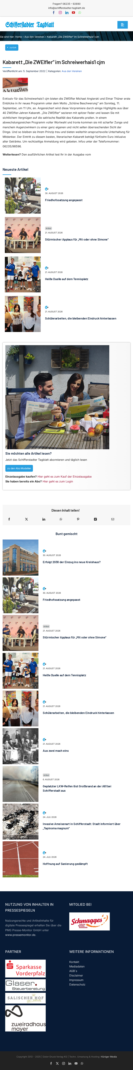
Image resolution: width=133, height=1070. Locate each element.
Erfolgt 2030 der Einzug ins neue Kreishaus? (71, 562)
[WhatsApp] (61, 519)
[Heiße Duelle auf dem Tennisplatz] (23, 258)
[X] (26, 519)
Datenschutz (77, 984)
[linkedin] (66, 12)
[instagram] (60, 12)
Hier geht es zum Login (58, 481)
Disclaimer (76, 975)
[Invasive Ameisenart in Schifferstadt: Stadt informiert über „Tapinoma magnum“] (20, 806)
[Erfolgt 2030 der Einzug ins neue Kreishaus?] (20, 542)
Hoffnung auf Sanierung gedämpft (65, 864)
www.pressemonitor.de (20, 935)
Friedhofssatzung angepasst (63, 200)
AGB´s (73, 971)
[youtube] (73, 12)
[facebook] (53, 12)
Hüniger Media (109, 1056)
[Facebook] (9, 519)
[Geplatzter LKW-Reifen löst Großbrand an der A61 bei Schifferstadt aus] (20, 768)
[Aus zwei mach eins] (20, 730)
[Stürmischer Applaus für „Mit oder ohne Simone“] (23, 219)
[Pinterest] (78, 519)
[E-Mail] (113, 519)
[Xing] (95, 519)
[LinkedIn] (44, 519)
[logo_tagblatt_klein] (30, 23)
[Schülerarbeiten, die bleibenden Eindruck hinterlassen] (23, 298)
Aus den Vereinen (72, 71)
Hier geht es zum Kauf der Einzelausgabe (65, 476)
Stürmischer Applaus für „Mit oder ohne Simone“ (76, 239)
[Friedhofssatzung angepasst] (23, 180)
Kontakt (74, 962)
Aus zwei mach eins (56, 750)
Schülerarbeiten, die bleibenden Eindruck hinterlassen (80, 318)
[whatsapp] (79, 12)
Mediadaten (77, 966)
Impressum (76, 980)
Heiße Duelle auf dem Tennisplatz (66, 279)
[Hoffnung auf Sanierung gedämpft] (20, 843)
